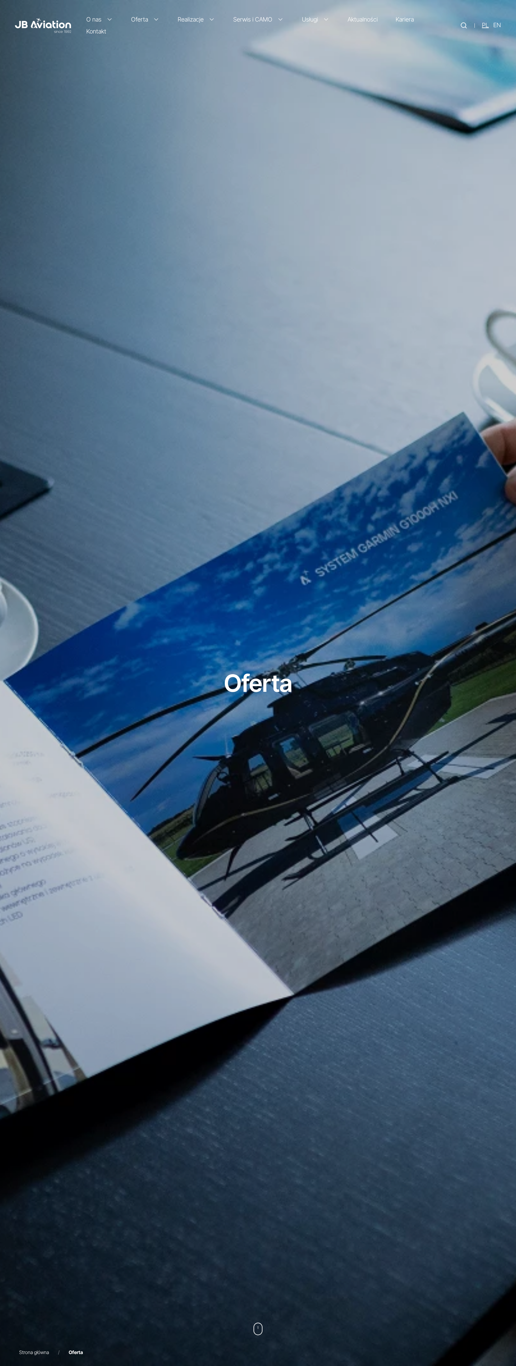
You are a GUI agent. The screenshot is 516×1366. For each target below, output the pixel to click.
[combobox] (485, 25)
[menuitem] (99, 19)
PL (485, 25)
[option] (497, 25)
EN (497, 25)
